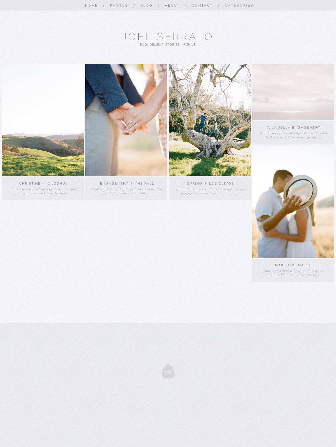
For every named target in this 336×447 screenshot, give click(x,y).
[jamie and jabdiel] (293, 256)
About (172, 5)
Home (91, 5)
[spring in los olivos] (210, 175)
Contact (202, 5)
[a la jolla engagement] (293, 119)
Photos (119, 5)
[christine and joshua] (43, 175)
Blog (146, 5)
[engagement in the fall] (126, 175)
